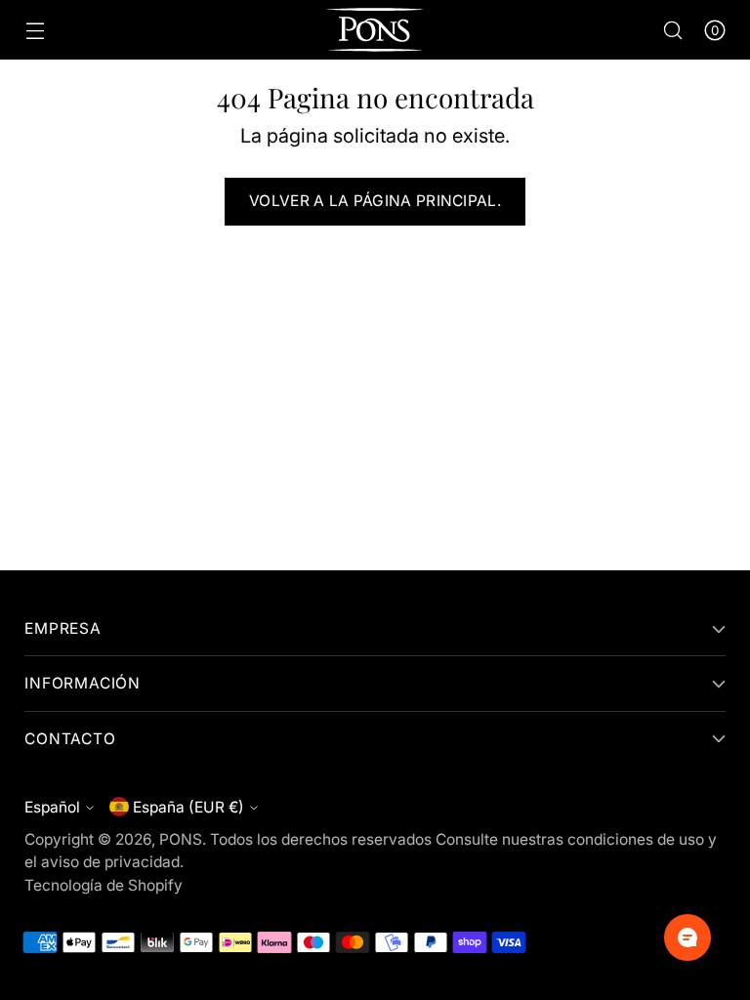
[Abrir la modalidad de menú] (35, 30)
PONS (180, 839)
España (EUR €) (188, 807)
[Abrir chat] (687, 937)
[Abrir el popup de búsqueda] (673, 30)
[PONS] (375, 30)
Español (52, 807)
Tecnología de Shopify (103, 885)
